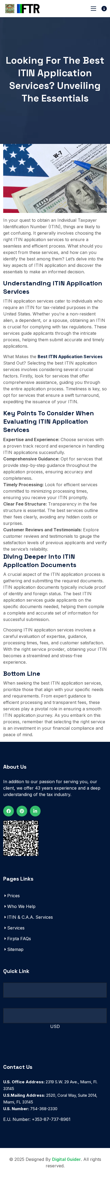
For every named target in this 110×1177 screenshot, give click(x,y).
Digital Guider (66, 1159)
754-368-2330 (30, 1108)
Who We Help (21, 906)
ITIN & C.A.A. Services (30, 917)
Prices (13, 895)
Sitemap (15, 949)
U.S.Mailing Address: (24, 1095)
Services (16, 928)
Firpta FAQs (19, 938)
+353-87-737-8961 (51, 1119)
